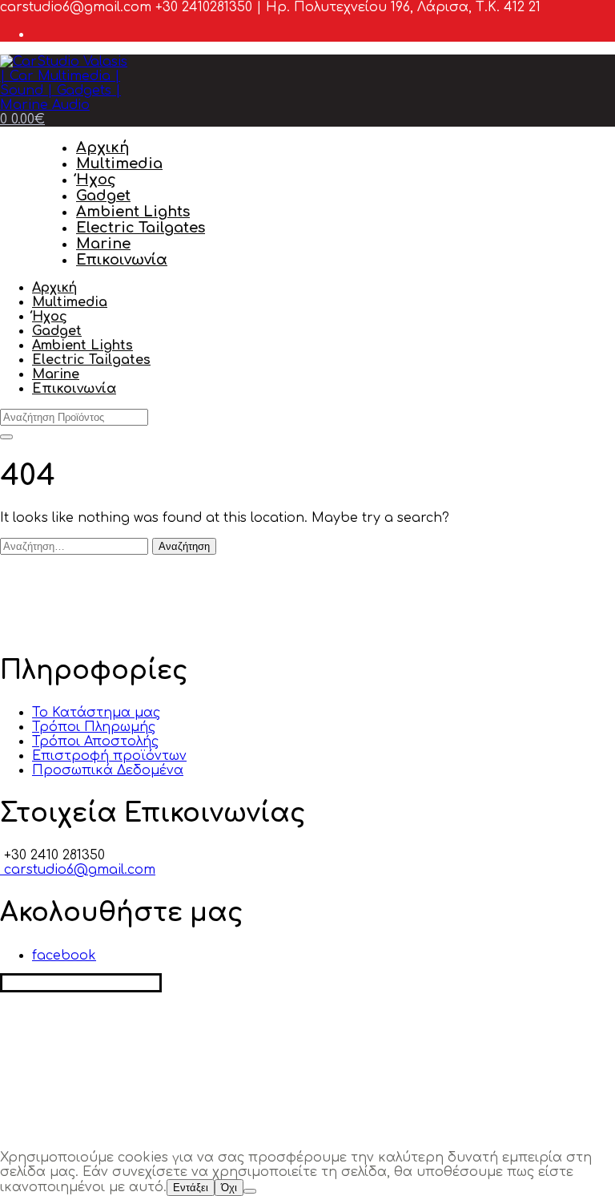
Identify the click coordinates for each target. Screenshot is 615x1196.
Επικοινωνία (121, 260)
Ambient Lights (133, 212)
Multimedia (119, 164)
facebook (64, 955)
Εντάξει (190, 1188)
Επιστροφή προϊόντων (109, 756)
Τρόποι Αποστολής (95, 741)
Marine (103, 244)
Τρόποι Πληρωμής (93, 727)
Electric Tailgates (140, 228)
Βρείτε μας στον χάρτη (80, 983)
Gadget (103, 196)
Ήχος (96, 180)
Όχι (229, 1188)
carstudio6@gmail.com (77, 870)
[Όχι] (249, 1191)
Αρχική (102, 147)
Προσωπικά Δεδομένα (107, 770)
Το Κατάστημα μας (96, 712)
